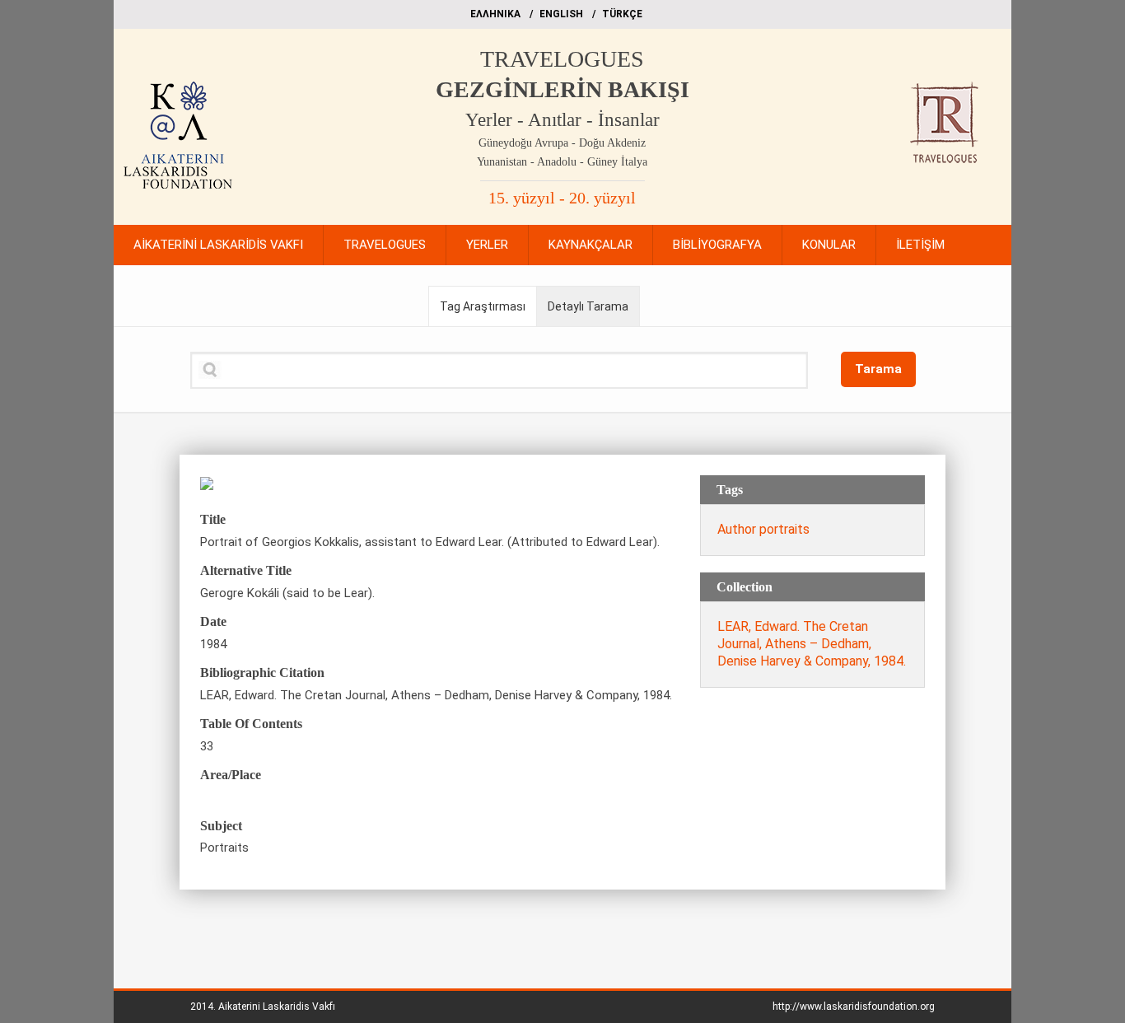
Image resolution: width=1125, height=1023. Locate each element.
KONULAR (829, 244)
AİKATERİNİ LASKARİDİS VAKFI (218, 244)
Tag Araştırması (482, 306)
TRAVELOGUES (562, 59)
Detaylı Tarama (588, 306)
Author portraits (763, 529)
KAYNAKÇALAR (590, 244)
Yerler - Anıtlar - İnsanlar (562, 120)
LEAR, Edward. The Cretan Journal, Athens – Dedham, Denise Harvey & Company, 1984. (811, 644)
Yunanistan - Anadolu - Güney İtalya (562, 162)
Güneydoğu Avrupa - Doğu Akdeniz (562, 143)
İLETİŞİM (920, 244)
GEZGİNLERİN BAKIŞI (562, 89)
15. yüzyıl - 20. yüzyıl (562, 198)
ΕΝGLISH (561, 14)
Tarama (878, 369)
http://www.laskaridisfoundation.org (854, 1006)
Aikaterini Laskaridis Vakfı (276, 1006)
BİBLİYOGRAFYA (717, 244)
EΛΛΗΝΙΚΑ (495, 14)
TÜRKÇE (622, 14)
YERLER (487, 244)
